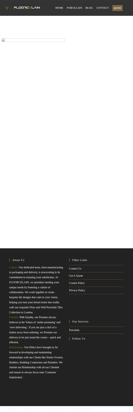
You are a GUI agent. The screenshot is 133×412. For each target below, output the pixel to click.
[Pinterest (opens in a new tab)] (78, 345)
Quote (117, 8)
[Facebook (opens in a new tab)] (72, 345)
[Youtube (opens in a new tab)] (91, 345)
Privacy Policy (77, 290)
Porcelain (74, 330)
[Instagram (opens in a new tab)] (84, 345)
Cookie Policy (77, 283)
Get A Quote (76, 275)
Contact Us (75, 268)
